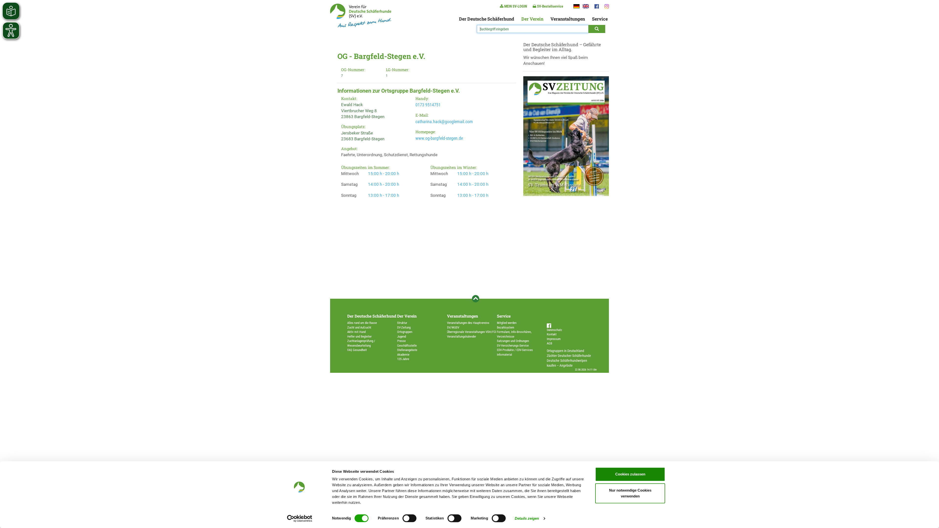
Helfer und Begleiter (359, 336)
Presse (401, 341)
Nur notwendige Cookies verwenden (630, 493)
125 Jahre (403, 359)
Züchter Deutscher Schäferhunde (569, 356)
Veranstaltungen (567, 19)
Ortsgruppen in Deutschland (565, 351)
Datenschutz (554, 330)
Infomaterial (504, 354)
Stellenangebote (407, 350)
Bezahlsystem (505, 327)
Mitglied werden (506, 323)
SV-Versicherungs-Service (513, 345)
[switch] (409, 518)
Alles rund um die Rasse (362, 323)
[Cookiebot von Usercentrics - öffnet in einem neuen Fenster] (299, 518)
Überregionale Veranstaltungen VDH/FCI (471, 332)
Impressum (554, 339)
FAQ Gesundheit (357, 350)
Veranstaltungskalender (461, 336)
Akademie (403, 354)
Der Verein (532, 19)
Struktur (402, 323)
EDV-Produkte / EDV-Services (515, 350)
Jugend (401, 336)
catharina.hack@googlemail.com (444, 121)
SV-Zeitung (404, 327)
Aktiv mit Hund (356, 332)
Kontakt (552, 334)
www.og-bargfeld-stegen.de (439, 138)
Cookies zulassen (630, 474)
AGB (549, 343)
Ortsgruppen (404, 332)
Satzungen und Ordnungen (513, 341)
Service (600, 19)
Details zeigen (527, 518)
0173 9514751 (428, 104)
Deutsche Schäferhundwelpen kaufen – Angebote (567, 363)
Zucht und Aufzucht (359, 327)
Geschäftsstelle (407, 345)
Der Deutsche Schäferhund (486, 19)
